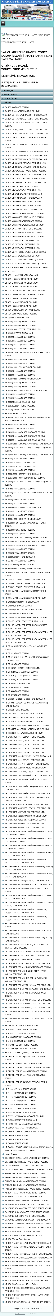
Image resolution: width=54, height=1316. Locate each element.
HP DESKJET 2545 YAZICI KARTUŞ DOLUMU (24, 717)
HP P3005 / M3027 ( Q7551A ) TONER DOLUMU (24, 1116)
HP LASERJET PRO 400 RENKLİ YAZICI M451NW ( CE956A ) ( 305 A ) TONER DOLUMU (26, 918)
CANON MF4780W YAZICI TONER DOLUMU (23, 190)
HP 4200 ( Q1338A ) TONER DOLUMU (20, 503)
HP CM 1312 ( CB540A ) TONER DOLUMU (22, 602)
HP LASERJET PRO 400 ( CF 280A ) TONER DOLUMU (27, 880)
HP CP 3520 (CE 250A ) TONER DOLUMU (21, 672)
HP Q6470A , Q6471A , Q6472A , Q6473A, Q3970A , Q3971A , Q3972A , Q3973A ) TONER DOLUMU (29, 1149)
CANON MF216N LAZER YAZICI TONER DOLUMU (25, 174)
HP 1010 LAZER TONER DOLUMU (19, 333)
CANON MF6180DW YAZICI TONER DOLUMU (23, 202)
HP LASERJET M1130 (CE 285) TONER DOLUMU (25, 812)
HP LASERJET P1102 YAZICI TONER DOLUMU (24, 823)
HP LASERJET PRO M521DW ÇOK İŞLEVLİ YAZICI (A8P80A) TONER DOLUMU (26, 980)
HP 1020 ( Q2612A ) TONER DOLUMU (20, 348)
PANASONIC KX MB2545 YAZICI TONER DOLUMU (25, 1181)
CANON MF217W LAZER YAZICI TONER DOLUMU (25, 178)
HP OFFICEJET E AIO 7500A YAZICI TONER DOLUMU (27, 1067)
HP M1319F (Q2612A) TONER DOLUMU (21, 1049)
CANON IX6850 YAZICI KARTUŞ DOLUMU (22, 111)
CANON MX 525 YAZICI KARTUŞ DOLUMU (22, 244)
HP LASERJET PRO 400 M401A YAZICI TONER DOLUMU (28, 884)
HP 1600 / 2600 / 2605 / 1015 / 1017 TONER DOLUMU (26, 390)
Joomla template (20, 1314)
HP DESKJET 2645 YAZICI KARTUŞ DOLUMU (24, 721)
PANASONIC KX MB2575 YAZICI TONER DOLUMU (25, 1185)
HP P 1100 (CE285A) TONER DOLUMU (20, 1093)
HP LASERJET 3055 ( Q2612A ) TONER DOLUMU (25, 752)
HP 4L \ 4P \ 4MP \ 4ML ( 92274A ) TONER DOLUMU (26, 537)
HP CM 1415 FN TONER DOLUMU (18, 606)
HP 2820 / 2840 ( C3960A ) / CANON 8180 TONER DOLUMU (29, 454)
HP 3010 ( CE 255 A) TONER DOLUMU (20, 462)
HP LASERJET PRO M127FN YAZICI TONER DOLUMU (27, 952)
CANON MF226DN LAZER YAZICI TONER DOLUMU (26, 182)
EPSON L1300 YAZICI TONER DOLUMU (21, 279)
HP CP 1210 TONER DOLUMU (17, 653)
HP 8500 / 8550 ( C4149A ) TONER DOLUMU (23, 568)
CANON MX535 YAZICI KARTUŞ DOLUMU (22, 256)
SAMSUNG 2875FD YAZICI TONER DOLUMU (23, 1196)
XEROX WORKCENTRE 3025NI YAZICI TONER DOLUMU (28, 1258)
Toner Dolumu (10, 94)
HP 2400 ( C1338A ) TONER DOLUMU (20, 428)
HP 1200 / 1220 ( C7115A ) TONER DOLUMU (23, 367)
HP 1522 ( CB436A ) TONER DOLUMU (20, 386)
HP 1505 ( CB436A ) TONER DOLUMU (20, 382)
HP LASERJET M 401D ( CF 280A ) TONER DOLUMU (26, 804)
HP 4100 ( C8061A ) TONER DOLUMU (20, 499)
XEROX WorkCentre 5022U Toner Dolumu (21, 1284)
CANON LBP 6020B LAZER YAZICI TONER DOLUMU (26, 119)
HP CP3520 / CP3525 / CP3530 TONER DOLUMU (25, 699)
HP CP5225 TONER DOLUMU (17, 710)
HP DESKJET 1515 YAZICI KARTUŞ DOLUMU (24, 713)
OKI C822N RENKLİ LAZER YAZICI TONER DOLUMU (26, 1162)
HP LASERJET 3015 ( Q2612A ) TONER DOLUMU (25, 737)
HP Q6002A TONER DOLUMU (17, 1143)
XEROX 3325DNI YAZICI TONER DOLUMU (22, 1231)
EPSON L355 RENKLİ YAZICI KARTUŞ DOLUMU (25, 290)
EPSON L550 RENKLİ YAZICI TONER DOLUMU (24, 294)
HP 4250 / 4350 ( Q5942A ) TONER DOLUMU (23, 507)
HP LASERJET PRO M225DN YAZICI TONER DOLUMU (27, 963)
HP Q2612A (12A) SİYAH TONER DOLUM (21, 1128)
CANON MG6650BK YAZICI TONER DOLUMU (23, 229)
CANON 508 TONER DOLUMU (17, 107)
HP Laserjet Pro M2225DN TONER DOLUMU (22, 959)
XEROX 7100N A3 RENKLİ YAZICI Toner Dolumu (24, 1235)
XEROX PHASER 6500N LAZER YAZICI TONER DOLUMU (28, 1254)
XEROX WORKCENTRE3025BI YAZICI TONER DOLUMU (28, 1302)
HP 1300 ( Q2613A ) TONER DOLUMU (20, 371)
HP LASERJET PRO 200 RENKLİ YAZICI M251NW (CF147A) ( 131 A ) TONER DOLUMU (25, 861)
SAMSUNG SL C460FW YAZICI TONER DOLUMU (25, 1216)
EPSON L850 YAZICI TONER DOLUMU (21, 306)
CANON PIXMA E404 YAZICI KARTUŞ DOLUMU (24, 259)
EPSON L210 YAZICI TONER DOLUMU (21, 287)
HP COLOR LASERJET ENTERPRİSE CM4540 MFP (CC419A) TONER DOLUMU (26, 627)
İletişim (7, 102)
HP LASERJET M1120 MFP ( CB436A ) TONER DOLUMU (28, 808)
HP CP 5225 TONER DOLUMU (17, 695)
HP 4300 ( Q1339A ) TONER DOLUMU (20, 515)
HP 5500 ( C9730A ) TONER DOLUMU (20, 553)
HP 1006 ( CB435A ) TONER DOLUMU (20, 325)
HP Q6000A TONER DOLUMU (17, 1135)
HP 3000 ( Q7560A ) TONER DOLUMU (20, 458)
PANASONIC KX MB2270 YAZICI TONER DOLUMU (25, 1177)
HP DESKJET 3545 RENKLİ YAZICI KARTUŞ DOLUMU (27, 725)
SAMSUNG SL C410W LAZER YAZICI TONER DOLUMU (27, 1212)
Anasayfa (8, 90)
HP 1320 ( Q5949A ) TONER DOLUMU (20, 375)
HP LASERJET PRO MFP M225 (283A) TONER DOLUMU (28, 1007)
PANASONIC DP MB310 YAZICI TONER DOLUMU (25, 1173)
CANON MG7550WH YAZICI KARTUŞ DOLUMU (24, 236)
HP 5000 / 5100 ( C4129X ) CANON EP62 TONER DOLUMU (28, 541)
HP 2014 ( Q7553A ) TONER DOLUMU (20, 394)
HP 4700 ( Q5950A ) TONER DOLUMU (20, 534)
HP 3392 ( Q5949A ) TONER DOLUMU (20, 470)
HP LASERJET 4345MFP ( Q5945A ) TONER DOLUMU (27, 764)
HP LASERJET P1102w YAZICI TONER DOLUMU (25, 827)
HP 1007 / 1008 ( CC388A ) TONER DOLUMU (23, 329)
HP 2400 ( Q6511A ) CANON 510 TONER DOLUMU (25, 432)
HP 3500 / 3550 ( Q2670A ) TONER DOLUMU (23, 474)
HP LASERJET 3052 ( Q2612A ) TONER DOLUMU (25, 748)
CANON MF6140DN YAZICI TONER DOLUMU (23, 198)
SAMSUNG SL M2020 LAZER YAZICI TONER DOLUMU (27, 1220)
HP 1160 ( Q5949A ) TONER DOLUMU (20, 363)
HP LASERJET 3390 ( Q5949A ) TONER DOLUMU (25, 760)
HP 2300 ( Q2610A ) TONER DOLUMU (20, 424)
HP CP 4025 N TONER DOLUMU (18, 683)
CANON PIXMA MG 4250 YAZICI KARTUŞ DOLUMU (26, 263)
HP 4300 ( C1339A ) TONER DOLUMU (20, 511)
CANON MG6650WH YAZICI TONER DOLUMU (23, 232)
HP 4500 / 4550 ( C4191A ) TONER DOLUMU (23, 519)
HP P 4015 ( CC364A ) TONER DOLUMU (21, 1108)
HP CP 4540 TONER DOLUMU (17, 691)
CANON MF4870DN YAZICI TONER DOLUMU (23, 194)
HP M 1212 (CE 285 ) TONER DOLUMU (20, 1033)
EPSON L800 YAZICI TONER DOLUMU (21, 298)
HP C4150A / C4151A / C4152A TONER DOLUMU (25, 579)
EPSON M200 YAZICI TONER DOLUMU (21, 314)
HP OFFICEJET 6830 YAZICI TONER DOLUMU (24, 1063)
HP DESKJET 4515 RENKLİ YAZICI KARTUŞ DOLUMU (27, 729)
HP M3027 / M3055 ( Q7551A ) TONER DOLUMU (24, 1052)
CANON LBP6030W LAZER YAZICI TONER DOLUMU (26, 130)
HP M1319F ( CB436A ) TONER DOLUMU (21, 1045)
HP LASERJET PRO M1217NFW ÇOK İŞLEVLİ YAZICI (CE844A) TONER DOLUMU (27, 946)
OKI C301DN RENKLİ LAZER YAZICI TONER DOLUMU (27, 1158)
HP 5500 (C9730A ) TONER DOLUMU (20, 557)
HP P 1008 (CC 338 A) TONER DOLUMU (21, 1089)
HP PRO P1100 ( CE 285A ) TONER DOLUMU (23, 1124)
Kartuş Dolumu (11, 98)
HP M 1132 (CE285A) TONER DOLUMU (21, 1029)
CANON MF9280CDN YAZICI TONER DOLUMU (24, 209)
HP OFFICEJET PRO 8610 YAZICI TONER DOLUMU (26, 1071)
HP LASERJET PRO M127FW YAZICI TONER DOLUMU (27, 955)
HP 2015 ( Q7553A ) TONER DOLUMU (20, 398)
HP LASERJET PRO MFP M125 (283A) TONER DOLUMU (28, 985)
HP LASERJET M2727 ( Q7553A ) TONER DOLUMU (26, 816)
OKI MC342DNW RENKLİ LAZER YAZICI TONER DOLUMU (28, 1169)
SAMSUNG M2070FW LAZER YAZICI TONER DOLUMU (27, 1204)
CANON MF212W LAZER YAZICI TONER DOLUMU (25, 171)
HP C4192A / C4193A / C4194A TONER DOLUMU (25, 583)
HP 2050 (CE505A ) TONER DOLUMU (20, 409)
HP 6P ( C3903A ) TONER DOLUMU (19, 564)
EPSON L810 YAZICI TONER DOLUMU (21, 302)
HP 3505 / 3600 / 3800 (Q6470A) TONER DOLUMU (25, 478)
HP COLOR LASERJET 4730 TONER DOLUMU (24, 621)
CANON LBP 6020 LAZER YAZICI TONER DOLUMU (26, 115)
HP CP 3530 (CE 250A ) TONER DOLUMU (21, 679)
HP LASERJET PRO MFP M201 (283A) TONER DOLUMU (28, 1004)
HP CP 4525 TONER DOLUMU (17, 687)
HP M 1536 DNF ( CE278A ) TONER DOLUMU (23, 1037)
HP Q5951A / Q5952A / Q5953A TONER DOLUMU (25, 1131)
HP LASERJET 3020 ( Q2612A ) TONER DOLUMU (25, 741)
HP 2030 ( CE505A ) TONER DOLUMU (20, 402)
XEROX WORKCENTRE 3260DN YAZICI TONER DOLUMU (28, 1276)
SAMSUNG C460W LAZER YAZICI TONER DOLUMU (26, 1200)
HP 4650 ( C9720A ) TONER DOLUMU (20, 530)
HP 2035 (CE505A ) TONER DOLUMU (20, 406)
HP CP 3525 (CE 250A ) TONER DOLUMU (21, 676)
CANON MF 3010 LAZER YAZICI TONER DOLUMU (25, 163)
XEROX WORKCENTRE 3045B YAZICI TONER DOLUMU (28, 1261)
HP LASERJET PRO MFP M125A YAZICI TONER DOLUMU (29, 989)
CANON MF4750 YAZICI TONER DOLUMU (22, 186)
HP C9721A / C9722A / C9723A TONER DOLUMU (25, 587)
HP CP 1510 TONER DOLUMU (17, 664)
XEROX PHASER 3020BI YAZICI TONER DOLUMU (25, 1193)
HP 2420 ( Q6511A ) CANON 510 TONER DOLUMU (25, 440)
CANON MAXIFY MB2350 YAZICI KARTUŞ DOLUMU (26, 151)
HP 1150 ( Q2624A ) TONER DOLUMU (20, 359)
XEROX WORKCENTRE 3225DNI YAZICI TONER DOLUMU (29, 1272)
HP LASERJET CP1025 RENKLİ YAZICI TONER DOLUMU (28, 775)
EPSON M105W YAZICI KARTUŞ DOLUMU (22, 310)
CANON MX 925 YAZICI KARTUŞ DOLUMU (22, 248)
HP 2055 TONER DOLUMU (15, 413)
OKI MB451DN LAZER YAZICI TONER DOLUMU (24, 1166)
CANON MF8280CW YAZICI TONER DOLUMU (23, 205)
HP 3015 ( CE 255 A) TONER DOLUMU (20, 466)
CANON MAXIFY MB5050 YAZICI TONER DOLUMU (26, 155)
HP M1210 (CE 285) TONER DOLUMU (20, 1041)
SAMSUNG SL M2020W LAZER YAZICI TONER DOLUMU (28, 1223)
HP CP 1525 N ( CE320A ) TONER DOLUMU (22, 668)
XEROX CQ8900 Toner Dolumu (17, 1239)
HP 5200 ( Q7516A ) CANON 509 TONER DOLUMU (25, 545)
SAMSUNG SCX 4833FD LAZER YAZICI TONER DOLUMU (28, 1208)
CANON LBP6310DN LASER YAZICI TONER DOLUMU (27, 133)
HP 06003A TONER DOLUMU (17, 317)
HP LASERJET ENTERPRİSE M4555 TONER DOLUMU (27, 793)
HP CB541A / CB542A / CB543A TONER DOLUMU (25, 598)
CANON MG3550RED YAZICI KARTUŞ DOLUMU (24, 217)
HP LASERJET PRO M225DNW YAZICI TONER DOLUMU (28, 967)
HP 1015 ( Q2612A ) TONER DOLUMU (20, 341)
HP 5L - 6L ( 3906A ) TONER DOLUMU (20, 561)
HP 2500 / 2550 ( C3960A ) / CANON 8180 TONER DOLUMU (29, 444)
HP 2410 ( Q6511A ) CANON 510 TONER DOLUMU (25, 436)
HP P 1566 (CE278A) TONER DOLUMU (20, 1101)
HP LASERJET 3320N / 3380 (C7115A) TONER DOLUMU (28, 756)
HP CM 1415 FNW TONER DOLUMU (19, 613)
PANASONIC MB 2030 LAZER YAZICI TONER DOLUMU (27, 1189)
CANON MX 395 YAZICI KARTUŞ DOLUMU (22, 240)
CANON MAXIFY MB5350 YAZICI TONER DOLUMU (26, 159)
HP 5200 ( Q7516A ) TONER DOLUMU (20, 549)
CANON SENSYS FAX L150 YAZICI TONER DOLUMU (26, 267)
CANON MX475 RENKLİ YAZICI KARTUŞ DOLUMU (25, 252)
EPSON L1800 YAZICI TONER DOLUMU (21, 283)
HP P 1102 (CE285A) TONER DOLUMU (20, 1097)
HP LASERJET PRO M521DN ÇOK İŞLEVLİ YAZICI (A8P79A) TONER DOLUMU (26, 973)
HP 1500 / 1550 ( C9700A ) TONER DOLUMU (23, 379)
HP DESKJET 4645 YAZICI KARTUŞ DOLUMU (24, 733)
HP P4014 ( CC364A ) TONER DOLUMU (21, 1120)
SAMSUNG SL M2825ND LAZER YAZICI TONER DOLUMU (28, 1227)
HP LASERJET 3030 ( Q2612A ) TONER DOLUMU (25, 744)
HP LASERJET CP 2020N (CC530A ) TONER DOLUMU (27, 771)
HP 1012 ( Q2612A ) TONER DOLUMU (20, 337)
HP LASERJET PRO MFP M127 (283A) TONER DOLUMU (28, 1000)
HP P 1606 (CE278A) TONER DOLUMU (20, 1104)
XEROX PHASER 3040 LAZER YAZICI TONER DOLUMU (28, 1243)
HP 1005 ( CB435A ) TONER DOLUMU (20, 321)
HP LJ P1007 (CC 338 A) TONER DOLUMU (22, 1025)
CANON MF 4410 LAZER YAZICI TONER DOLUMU (25, 167)
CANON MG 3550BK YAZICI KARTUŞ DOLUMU (24, 213)
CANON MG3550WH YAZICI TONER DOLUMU (23, 221)
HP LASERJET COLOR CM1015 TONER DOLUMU (25, 768)
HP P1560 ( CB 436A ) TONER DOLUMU (21, 1112)
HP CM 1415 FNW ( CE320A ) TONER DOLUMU (24, 609)
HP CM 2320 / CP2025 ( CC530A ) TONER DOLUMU (26, 617)
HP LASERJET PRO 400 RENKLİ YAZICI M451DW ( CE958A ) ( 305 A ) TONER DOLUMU (26, 911)
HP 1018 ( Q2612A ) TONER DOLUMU (20, 344)
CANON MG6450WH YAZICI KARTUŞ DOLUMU (24, 225)
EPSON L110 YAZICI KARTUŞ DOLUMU (21, 275)
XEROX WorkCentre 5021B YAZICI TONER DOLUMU (26, 1280)
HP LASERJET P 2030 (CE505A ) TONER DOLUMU (25, 820)
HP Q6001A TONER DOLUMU (17, 1139)
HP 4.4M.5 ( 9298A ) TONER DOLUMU (20, 489)
